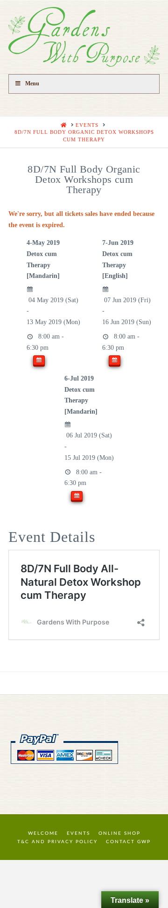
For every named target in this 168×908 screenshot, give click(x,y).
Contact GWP (128, 841)
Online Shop (119, 833)
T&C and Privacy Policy (57, 841)
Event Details (51, 536)
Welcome (43, 833)
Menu (32, 83)
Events (78, 833)
